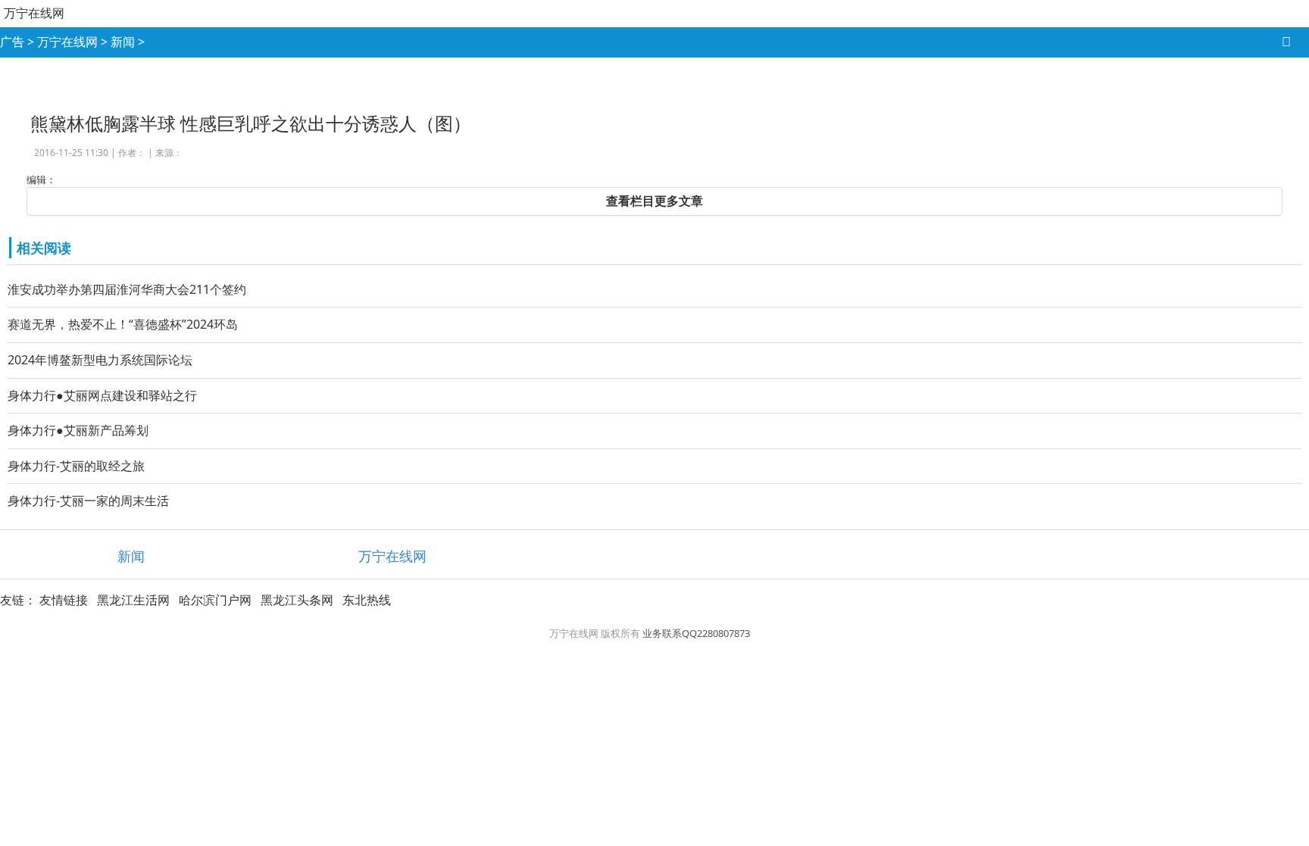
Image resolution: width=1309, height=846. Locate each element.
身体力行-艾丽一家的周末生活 (88, 500)
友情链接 (63, 600)
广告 (12, 41)
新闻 (123, 41)
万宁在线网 (34, 13)
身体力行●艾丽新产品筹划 (78, 430)
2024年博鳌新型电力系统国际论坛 (100, 359)
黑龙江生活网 (133, 600)
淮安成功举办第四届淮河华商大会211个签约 (127, 289)
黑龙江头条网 (297, 600)
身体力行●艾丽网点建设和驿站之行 (102, 395)
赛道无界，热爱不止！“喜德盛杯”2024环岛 (123, 324)
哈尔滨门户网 (215, 600)
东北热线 (366, 600)
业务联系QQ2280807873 (696, 633)
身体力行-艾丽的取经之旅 (76, 465)
